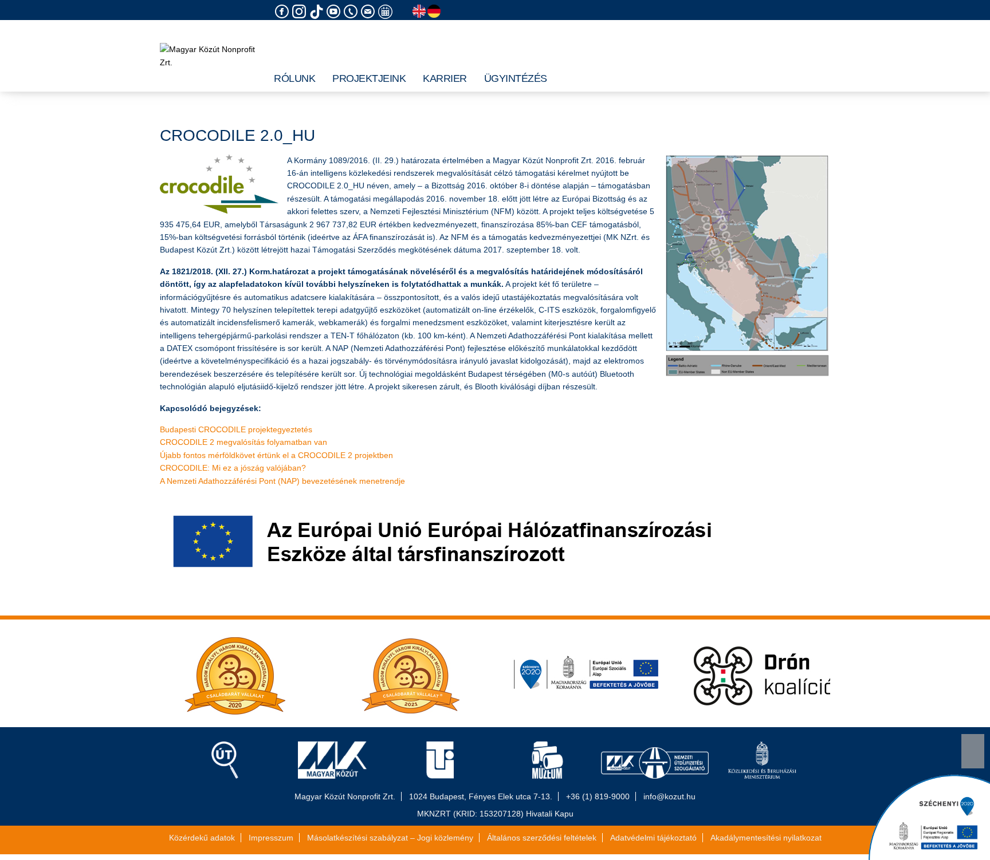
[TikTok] (318, 12)
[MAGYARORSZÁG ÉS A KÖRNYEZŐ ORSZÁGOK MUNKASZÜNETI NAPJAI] (386, 12)
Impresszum (271, 837)
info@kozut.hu (669, 796)
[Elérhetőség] (352, 12)
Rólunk (294, 78)
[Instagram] (300, 12)
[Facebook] (283, 12)
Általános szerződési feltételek (541, 837)
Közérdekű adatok (202, 837)
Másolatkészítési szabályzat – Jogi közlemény (390, 837)
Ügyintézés (515, 78)
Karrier (445, 78)
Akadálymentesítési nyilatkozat (766, 837)
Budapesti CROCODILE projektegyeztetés (236, 429)
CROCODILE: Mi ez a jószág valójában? (233, 467)
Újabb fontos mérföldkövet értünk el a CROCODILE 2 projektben (276, 455)
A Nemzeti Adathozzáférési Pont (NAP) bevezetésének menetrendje (282, 481)
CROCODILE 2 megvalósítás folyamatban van (243, 442)
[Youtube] (335, 12)
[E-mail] (369, 12)
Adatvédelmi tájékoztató (653, 837)
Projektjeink (369, 78)
